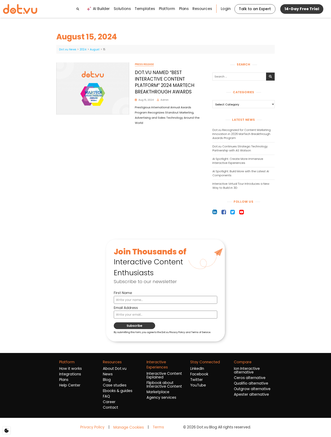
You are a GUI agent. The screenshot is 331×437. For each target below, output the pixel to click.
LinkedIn (197, 368)
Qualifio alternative (251, 383)
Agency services (161, 397)
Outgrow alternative (252, 389)
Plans (184, 8)
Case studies (114, 385)
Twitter (196, 379)
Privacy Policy (92, 427)
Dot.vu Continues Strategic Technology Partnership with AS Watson (240, 148)
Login (226, 8)
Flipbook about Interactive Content (164, 384)
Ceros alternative (249, 378)
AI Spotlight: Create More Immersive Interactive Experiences (237, 161)
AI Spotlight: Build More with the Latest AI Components (240, 173)
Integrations (70, 374)
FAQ (106, 396)
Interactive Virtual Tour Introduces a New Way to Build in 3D (240, 186)
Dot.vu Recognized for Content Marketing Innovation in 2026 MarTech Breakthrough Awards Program (241, 134)
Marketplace (158, 392)
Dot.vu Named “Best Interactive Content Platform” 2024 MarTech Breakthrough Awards (164, 82)
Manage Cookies (128, 427)
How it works (70, 368)
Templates (145, 8)
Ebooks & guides (117, 391)
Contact (110, 407)
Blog (107, 379)
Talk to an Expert (255, 8)
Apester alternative (251, 394)
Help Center (69, 385)
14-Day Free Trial (301, 8)
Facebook (199, 374)
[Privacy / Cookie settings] (6, 430)
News (108, 374)
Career (109, 402)
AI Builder (101, 8)
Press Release (144, 64)
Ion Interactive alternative (247, 370)
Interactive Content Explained (164, 375)
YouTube (198, 385)
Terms (158, 427)
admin (165, 100)
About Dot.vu (114, 368)
